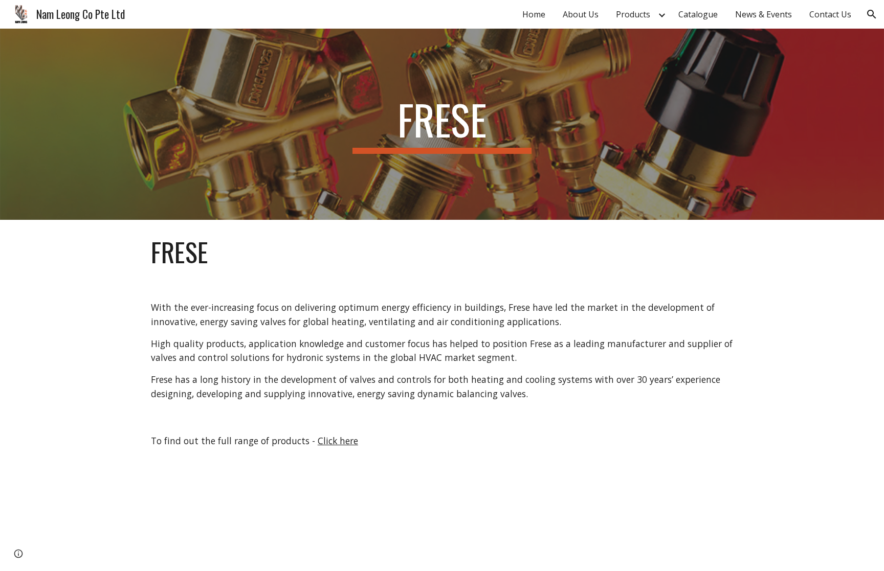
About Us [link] (581, 14)
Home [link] (533, 14)
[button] (871, 14)
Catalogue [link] (698, 14)
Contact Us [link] (830, 14)
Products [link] (633, 14)
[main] (441, 124)
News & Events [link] (763, 14)
